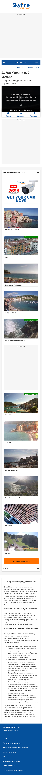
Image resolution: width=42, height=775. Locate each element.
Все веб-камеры (21, 561)
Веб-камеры (19, 62)
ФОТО (5, 569)
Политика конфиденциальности (14, 770)
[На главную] (4, 62)
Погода (8, 116)
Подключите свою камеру (12, 743)
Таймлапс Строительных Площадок (15, 747)
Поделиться (34, 116)
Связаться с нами (9, 752)
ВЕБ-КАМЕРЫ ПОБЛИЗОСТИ (14, 173)
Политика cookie (9, 766)
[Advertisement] (21, 37)
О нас (5, 738)
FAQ (4, 756)
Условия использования (11, 761)
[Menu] (36, 62)
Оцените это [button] (21, 116)
